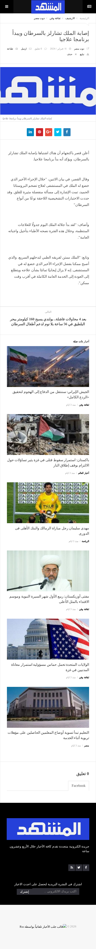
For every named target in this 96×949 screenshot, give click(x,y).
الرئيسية (84, 18)
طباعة (10, 48)
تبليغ (82, 54)
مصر (86, 745)
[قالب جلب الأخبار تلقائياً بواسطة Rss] (43, 926)
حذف (69, 54)
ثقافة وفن (55, 18)
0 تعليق (38, 48)
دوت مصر (39, 18)
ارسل (24, 48)
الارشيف (70, 18)
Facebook (79, 786)
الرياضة (85, 541)
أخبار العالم (83, 473)
